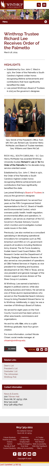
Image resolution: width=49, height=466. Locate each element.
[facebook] (37, 349)
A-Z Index (39, 437)
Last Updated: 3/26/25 (10, 464)
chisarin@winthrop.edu (14, 340)
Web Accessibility (39, 444)
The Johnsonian (11, 374)
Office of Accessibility (25, 448)
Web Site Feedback (39, 446)
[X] (41, 349)
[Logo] (12, 5)
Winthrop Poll (10, 377)
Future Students (10, 437)
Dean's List (9, 366)
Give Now (24, 446)
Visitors (9, 442)
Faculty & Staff (9, 446)
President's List (11, 368)
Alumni (9, 444)
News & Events (11, 394)
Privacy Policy (39, 440)
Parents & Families (9, 440)
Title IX (39, 448)
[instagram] (19, 454)
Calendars (24, 437)
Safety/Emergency (24, 444)
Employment (24, 442)
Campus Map (25, 440)
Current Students (9, 448)
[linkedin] (46, 349)
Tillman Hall (13, 396)
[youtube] (29, 454)
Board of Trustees (33, 192)
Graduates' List (10, 371)
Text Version (39, 442)
